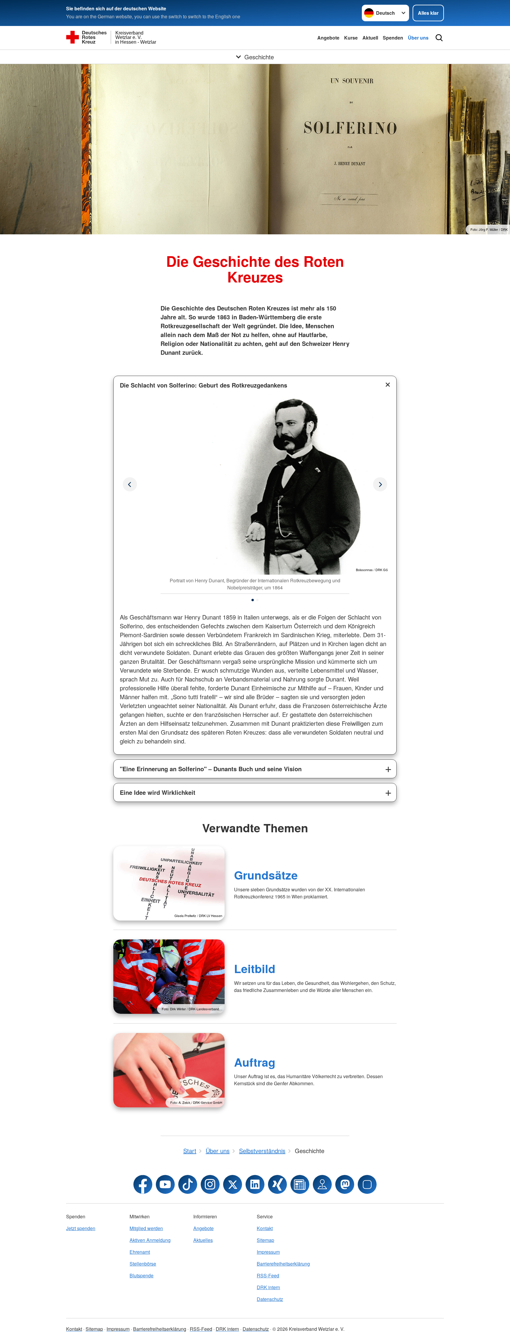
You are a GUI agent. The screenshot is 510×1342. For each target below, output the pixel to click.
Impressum (268, 1251)
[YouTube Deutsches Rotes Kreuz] (165, 1184)
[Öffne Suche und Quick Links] (439, 38)
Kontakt (265, 1228)
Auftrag (254, 1062)
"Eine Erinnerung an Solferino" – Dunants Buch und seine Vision (211, 768)
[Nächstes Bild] (130, 484)
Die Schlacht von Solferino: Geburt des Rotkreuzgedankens (203, 385)
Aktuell (370, 37)
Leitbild (254, 968)
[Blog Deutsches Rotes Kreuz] (299, 1184)
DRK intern (268, 1287)
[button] (252, 600)
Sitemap (265, 1240)
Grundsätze (266, 875)
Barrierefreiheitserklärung (283, 1263)
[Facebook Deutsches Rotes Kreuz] (142, 1184)
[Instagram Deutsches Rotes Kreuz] (210, 1184)
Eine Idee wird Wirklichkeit (157, 792)
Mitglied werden (146, 1228)
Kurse (351, 37)
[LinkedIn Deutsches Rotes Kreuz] (255, 1184)
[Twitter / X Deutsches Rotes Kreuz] (232, 1184)
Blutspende (141, 1275)
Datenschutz (270, 1299)
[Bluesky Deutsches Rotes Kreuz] (367, 1184)
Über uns (418, 37)
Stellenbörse (143, 1263)
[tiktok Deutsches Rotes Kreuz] (187, 1184)
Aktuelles (203, 1240)
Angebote (328, 37)
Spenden (393, 37)
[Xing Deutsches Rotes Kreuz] (277, 1184)
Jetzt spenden (80, 1228)
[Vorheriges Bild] (380, 484)
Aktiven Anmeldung (150, 1240)
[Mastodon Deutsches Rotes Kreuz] (344, 1184)
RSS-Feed (268, 1275)
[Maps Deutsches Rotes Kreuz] (322, 1184)
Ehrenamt (140, 1251)
